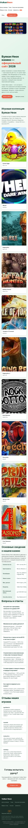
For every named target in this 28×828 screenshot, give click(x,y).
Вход (3, 15)
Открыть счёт (12, 15)
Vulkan (6, 2)
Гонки (10, 7)
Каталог (10, 10)
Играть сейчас (7, 96)
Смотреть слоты (19, 96)
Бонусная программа (17, 7)
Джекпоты (17, 10)
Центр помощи (4, 7)
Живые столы (3, 10)
